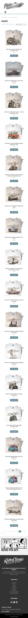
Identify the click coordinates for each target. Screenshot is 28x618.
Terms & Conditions (14, 593)
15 (24, 531)
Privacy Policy (14, 590)
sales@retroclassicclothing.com (14, 609)
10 (12, 531)
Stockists (14, 589)
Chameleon (16, 616)
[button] (1, 545)
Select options (14, 55)
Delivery (14, 585)
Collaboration (14, 587)
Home (2, 17)
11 (15, 531)
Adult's (13, 17)
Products (5, 17)
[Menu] (5, 12)
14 (22, 531)
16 (2, 533)
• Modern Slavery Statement (14, 592)
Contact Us (14, 583)
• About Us (14, 582)
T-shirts (9, 17)
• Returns (14, 586)
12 (17, 531)
